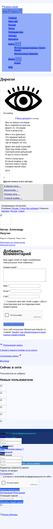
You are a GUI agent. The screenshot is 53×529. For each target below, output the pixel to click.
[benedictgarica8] (3, 404)
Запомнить (8, 445)
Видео (11, 59)
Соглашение (6, 473)
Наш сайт (13, 21)
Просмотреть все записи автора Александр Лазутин (12, 243)
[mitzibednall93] (3, 396)
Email (6, 291)
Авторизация (6, 452)
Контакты (13, 39)
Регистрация (6, 436)
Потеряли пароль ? (14, 449)
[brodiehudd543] (3, 418)
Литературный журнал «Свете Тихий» (29, 49)
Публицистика (15, 32)
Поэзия (12, 24)
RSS (10, 67)
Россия (13, 211)
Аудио (17, 62)
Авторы (12, 35)
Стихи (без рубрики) (29, 208)
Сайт (5, 296)
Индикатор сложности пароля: (14, 467)
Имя (6, 285)
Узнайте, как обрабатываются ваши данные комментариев (24, 333)
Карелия (5, 211)
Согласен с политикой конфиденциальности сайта (27, 476)
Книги (11, 44)
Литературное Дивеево (26, 53)
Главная (12, 17)
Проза (11, 28)
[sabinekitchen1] (3, 411)
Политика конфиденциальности (15, 424)
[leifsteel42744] (3, 389)
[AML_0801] (22, 118)
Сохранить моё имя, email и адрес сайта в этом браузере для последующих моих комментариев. (25, 304)
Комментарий (10, 267)
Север (21, 211)
